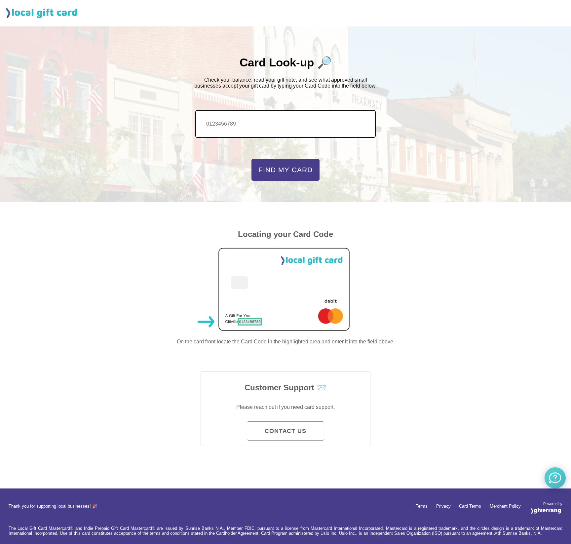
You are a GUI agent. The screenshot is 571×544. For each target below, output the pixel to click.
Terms (422, 506)
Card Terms (470, 506)
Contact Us (285, 431)
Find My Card (285, 170)
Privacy (443, 506)
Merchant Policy (505, 506)
